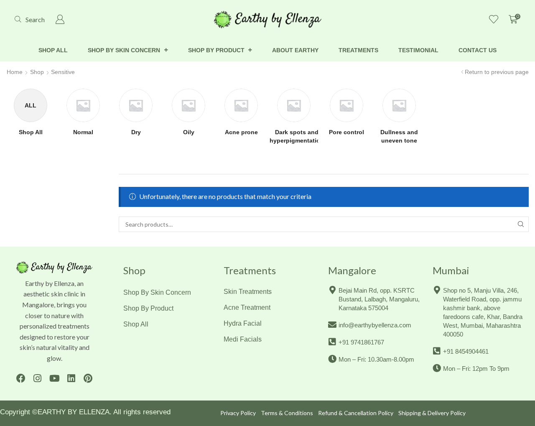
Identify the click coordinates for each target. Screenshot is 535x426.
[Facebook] (20, 378)
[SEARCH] (521, 224)
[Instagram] (37, 378)
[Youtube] (54, 378)
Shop (37, 72)
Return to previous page (497, 72)
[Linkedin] (71, 378)
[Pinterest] (88, 378)
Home (15, 72)
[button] (30, 19)
